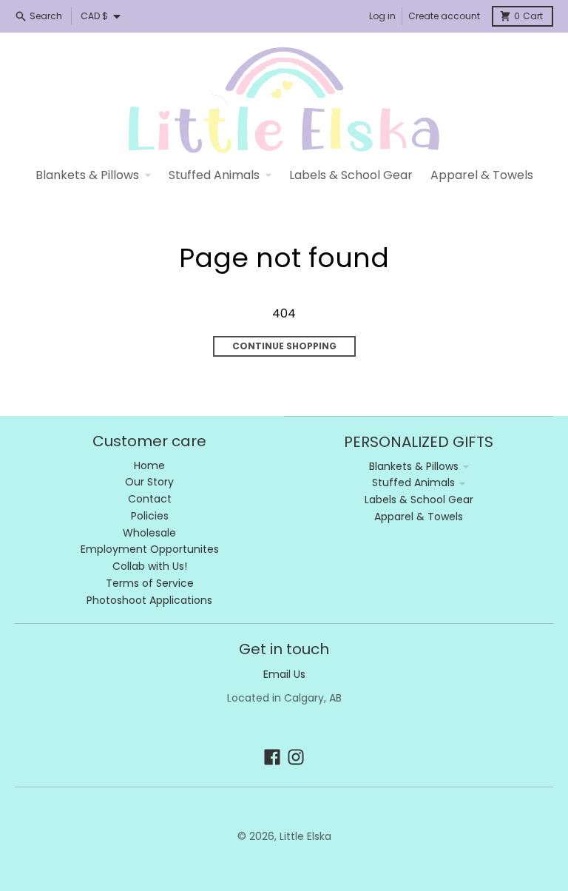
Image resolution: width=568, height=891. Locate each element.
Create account (444, 16)
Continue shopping (284, 346)
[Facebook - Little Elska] (272, 757)
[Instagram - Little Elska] (296, 757)
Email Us (284, 674)
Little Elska (305, 836)
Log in (382, 16)
